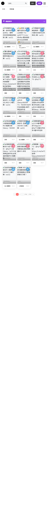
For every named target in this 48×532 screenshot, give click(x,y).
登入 (32, 3)
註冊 (39, 3)
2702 (30, 194)
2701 (25, 194)
